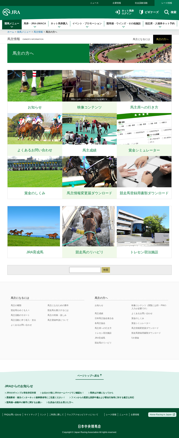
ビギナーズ (152, 12)
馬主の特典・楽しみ (57, 315)
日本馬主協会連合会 (104, 318)
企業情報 (117, 3)
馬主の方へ (51, 32)
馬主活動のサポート (20, 315)
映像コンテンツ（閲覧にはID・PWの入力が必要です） (148, 307)
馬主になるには (141, 39)
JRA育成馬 (100, 338)
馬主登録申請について (58, 320)
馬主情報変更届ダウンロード (145, 328)
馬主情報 (38, 32)
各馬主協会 (100, 323)
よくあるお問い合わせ (21, 325)
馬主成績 (99, 313)
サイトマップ (30, 414)
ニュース (94, 3)
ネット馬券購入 (59, 23)
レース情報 (167, 3)
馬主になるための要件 (58, 305)
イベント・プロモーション (87, 23)
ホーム (10, 32)
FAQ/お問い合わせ (12, 414)
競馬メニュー (12, 23)
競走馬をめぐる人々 (20, 310)
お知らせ (99, 305)
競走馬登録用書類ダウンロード (146, 333)
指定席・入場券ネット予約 (160, 23)
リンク (43, 414)
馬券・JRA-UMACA (35, 23)
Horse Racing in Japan (161, 414)
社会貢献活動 (141, 3)
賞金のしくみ (137, 318)
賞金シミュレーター (140, 323)
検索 (105, 269)
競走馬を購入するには (58, 310)
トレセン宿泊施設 (103, 333)
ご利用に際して (56, 414)
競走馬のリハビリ (103, 343)
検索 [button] (173, 12)
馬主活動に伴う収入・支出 (23, 320)
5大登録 (135, 338)
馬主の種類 (16, 305)
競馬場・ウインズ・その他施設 (123, 23)
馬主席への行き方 (103, 328)
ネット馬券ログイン (128, 12)
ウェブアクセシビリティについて (82, 414)
